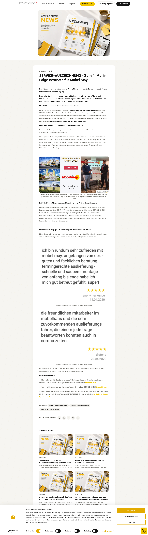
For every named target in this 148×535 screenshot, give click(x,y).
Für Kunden (61, 4)
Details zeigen (107, 531)
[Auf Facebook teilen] (59, 418)
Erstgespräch (123, 4)
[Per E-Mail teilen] (73, 418)
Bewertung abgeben (105, 4)
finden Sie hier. (90, 383)
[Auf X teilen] (64, 418)
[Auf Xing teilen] (68, 418)
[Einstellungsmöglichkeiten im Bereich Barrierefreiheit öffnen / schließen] (143, 530)
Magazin (72, 4)
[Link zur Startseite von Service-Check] (27, 5)
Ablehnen (131, 522)
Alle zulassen (131, 510)
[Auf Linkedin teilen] (78, 418)
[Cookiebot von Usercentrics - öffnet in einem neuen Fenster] (13, 531)
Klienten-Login (87, 4)
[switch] (58, 531)
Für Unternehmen (48, 4)
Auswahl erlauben (131, 516)
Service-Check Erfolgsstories (58, 405)
